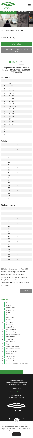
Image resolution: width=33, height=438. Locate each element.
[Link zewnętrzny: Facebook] (9, 419)
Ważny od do (16, 44)
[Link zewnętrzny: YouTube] (19, 419)
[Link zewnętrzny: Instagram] (23, 419)
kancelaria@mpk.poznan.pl (18, 392)
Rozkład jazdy (6, 12)
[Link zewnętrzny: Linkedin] (14, 419)
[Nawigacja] (29, 5)
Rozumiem (16, 434)
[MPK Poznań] (3, 5)
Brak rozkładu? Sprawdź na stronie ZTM (16, 50)
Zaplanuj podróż (23, 12)
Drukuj (26, 291)
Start (2, 30)
